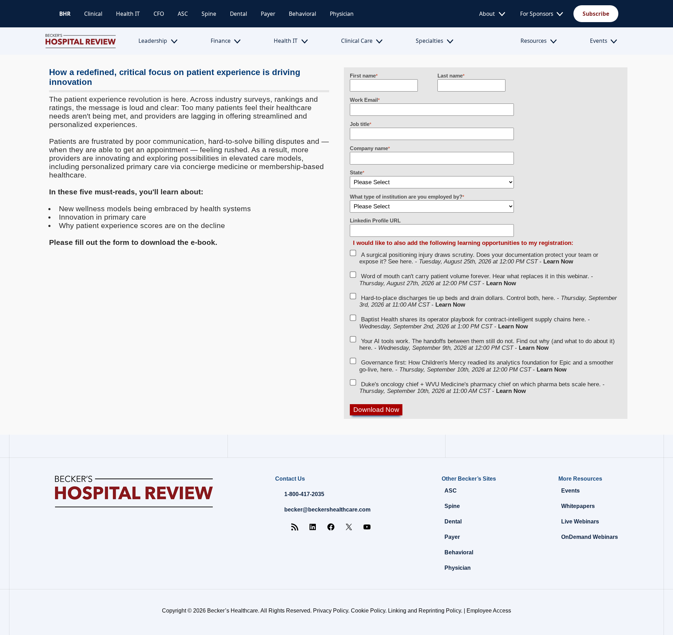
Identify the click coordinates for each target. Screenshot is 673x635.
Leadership (152, 41)
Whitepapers (578, 506)
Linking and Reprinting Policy (424, 611)
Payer (268, 14)
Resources (533, 41)
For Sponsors (536, 14)
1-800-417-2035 (304, 494)
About (487, 14)
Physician (342, 14)
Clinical (93, 14)
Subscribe (596, 14)
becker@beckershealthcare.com (327, 510)
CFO (159, 14)
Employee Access (489, 611)
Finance (221, 41)
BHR (64, 14)
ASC (183, 14)
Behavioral (302, 14)
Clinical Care (357, 41)
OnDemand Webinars (589, 537)
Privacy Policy (330, 611)
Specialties (429, 41)
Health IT (128, 14)
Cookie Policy (368, 611)
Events (598, 41)
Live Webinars (580, 521)
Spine (209, 14)
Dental (238, 14)
